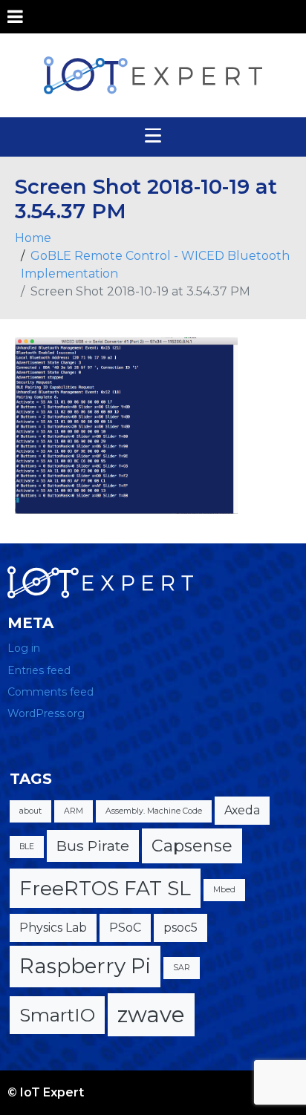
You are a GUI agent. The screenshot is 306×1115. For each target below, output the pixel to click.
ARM (73, 811)
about (30, 811)
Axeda (242, 810)
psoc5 (180, 928)
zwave (151, 1014)
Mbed (224, 890)
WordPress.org (46, 713)
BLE (26, 846)
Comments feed (50, 692)
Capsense (192, 846)
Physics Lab (53, 928)
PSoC (125, 928)
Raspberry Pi (85, 965)
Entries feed (39, 670)
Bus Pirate (92, 845)
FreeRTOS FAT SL (105, 888)
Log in (23, 648)
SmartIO (57, 1015)
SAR (181, 967)
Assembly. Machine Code (153, 811)
